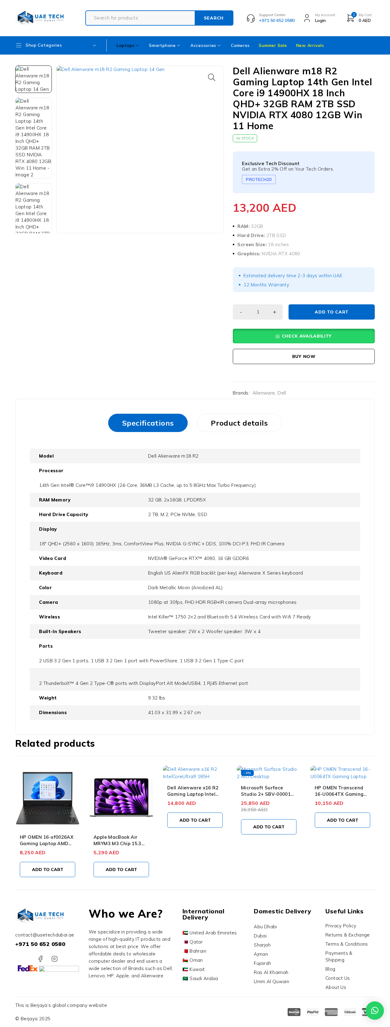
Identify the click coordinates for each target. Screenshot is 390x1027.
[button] (211, 77)
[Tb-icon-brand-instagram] (54, 959)
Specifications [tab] (148, 422)
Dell (281, 393)
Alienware (264, 393)
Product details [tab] (239, 422)
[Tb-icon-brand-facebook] (40, 959)
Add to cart (332, 312)
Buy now (304, 356)
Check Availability (307, 336)
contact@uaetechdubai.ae (44, 935)
